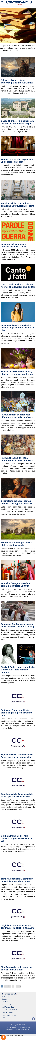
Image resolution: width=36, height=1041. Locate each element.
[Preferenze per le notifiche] (3, 1037)
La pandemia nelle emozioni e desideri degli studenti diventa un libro (18, 327)
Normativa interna (7, 1013)
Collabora (5, 1001)
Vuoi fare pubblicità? (8, 1007)
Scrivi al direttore (7, 1005)
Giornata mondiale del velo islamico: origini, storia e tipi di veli (16, 838)
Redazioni (5, 997)
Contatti (4, 999)
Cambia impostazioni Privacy (13, 1035)
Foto (3, 1017)
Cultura (19, 4)
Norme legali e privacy (9, 1015)
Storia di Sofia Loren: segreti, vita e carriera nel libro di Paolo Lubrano (18, 669)
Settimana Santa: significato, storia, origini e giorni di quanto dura (16, 712)
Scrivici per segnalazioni (10, 1009)
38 (17, 986)
